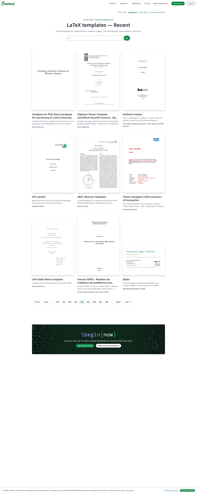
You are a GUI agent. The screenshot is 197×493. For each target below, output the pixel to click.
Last (128, 302)
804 (94, 302)
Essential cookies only (171, 490)
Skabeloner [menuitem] (136, 3)
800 (69, 302)
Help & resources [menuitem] (160, 3)
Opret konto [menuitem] (178, 3)
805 (100, 302)
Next (118, 302)
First (37, 302)
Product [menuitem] (112, 3)
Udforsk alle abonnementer (108, 346)
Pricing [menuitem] (147, 3)
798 (57, 302)
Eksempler (143, 12)
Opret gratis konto (85, 346)
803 (88, 302)
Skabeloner (132, 12)
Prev (45, 302)
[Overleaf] (8, 3)
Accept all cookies (187, 490)
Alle (124, 12)
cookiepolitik (129, 490)
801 (76, 302)
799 (63, 302)
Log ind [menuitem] (191, 3)
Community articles (157, 12)
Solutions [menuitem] (123, 3)
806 (106, 302)
